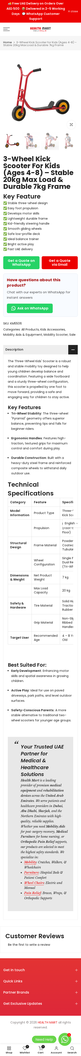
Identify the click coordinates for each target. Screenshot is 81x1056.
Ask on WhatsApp (32, 308)
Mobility (30, 862)
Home (7, 42)
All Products (30, 329)
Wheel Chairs (34, 883)
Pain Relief (32, 893)
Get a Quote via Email (59, 262)
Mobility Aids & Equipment (22, 334)
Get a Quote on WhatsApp (21, 262)
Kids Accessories (52, 329)
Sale (72, 334)
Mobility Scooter (56, 334)
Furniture (31, 872)
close (74, 11)
